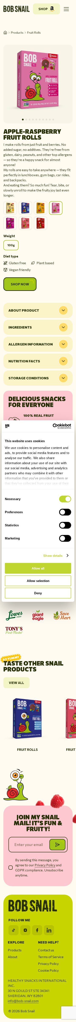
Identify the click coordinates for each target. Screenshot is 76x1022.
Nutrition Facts (24, 361)
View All (16, 683)
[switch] (65, 512)
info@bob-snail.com (23, 1001)
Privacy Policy (45, 865)
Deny (38, 593)
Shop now (20, 284)
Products (17, 32)
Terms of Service (51, 957)
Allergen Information (30, 344)
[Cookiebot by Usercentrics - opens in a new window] (53, 426)
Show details (52, 555)
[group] (27, 722)
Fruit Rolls (34, 32)
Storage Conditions (28, 378)
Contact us (46, 950)
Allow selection (38, 580)
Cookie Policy (48, 970)
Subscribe (57, 844)
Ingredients (20, 327)
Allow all (38, 568)
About (12, 957)
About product (23, 310)
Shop (43, 9)
